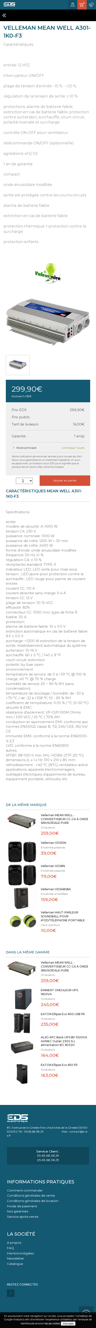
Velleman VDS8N (53, 866)
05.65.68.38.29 (48, 1155)
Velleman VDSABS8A (56, 889)
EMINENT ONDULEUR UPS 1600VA (59, 992)
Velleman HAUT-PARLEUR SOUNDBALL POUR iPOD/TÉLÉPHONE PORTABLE (63, 916)
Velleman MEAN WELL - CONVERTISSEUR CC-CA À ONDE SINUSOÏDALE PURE (64, 819)
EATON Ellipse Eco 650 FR (59, 1065)
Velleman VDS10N (53, 842)
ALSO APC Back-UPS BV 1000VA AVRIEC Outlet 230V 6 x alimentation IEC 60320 (64, 1041)
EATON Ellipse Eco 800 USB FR (63, 1014)
